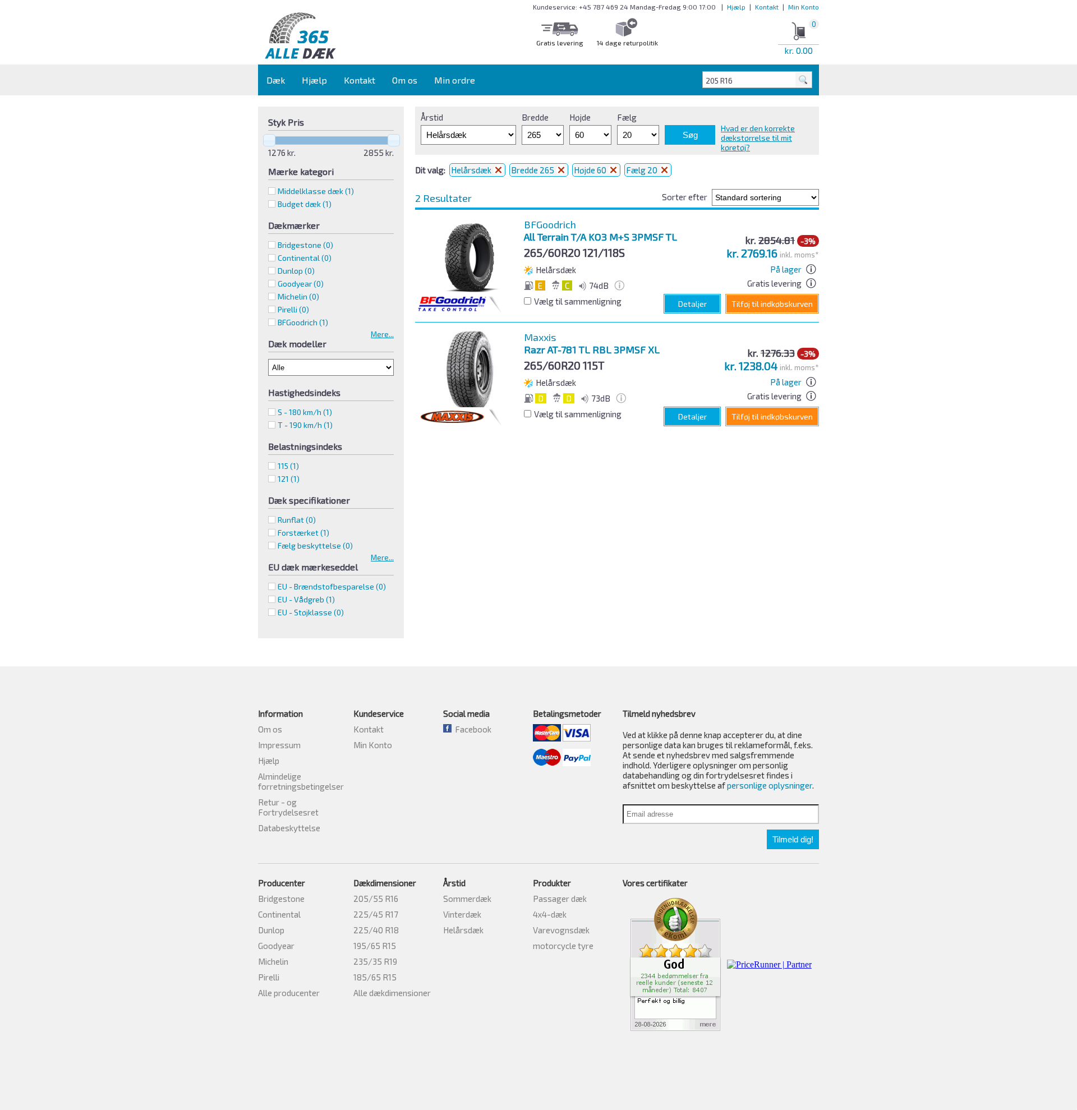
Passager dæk (560, 898)
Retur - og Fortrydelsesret (288, 807)
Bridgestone (281, 898)
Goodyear (276, 946)
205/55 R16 (375, 898)
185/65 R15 (375, 977)
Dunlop (271, 930)
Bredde (535, 117)
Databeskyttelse (289, 828)
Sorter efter (684, 197)
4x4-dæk (550, 914)
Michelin (273, 961)
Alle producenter (289, 993)
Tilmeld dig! (792, 839)
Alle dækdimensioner (392, 993)
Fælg (627, 117)
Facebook (471, 729)
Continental (279, 914)
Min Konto (803, 7)
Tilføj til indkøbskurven (772, 303)
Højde (580, 117)
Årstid (432, 117)
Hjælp (736, 7)
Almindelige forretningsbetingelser (301, 781)
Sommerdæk (467, 898)
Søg (690, 135)
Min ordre (454, 80)
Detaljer (692, 303)
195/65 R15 (374, 946)
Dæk (275, 80)
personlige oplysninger (769, 785)
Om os (404, 80)
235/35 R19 (375, 961)
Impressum (279, 745)
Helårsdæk (472, 170)
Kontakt (767, 7)
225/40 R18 (376, 930)
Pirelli (268, 977)
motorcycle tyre (563, 946)
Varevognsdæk (561, 930)
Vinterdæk (462, 914)
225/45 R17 (375, 914)
